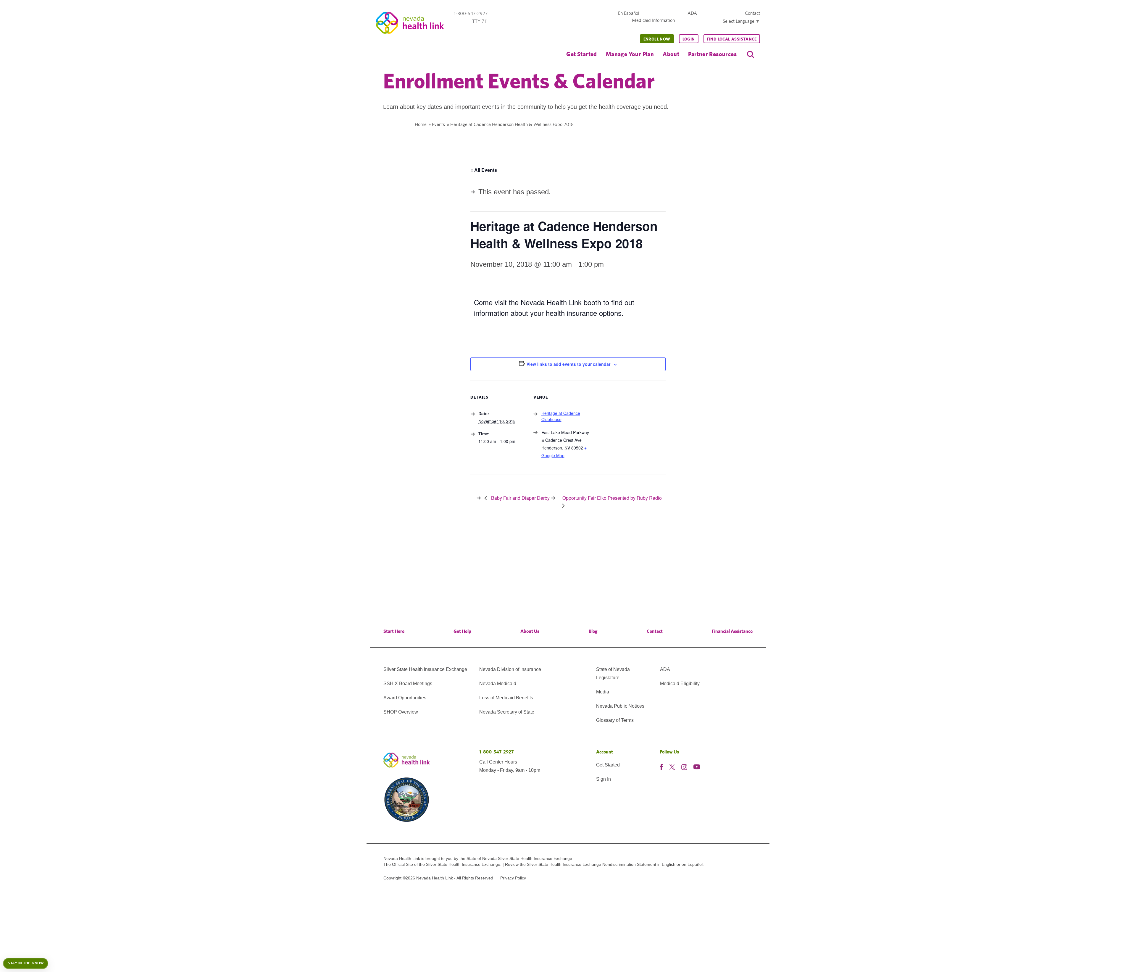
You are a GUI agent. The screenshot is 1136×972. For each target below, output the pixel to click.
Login (688, 39)
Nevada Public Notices (620, 706)
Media (602, 691)
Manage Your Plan (630, 54)
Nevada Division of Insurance (510, 669)
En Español (628, 13)
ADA (692, 13)
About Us (529, 631)
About (671, 54)
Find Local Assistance (731, 39)
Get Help (462, 631)
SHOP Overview (400, 711)
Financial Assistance (732, 631)
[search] (750, 54)
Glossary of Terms (615, 720)
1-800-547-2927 (496, 752)
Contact (752, 13)
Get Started (581, 54)
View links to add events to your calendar (568, 364)
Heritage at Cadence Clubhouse (560, 416)
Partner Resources (712, 54)
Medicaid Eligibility (680, 683)
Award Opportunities (404, 697)
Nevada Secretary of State (506, 711)
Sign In (603, 779)
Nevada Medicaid (497, 683)
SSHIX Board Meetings (407, 683)
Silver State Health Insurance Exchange (425, 669)
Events (438, 124)
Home (421, 124)
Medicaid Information (653, 20)
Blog (593, 631)
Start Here (393, 631)
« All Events (483, 169)
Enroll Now (656, 39)
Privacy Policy (513, 878)
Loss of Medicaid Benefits (506, 697)
